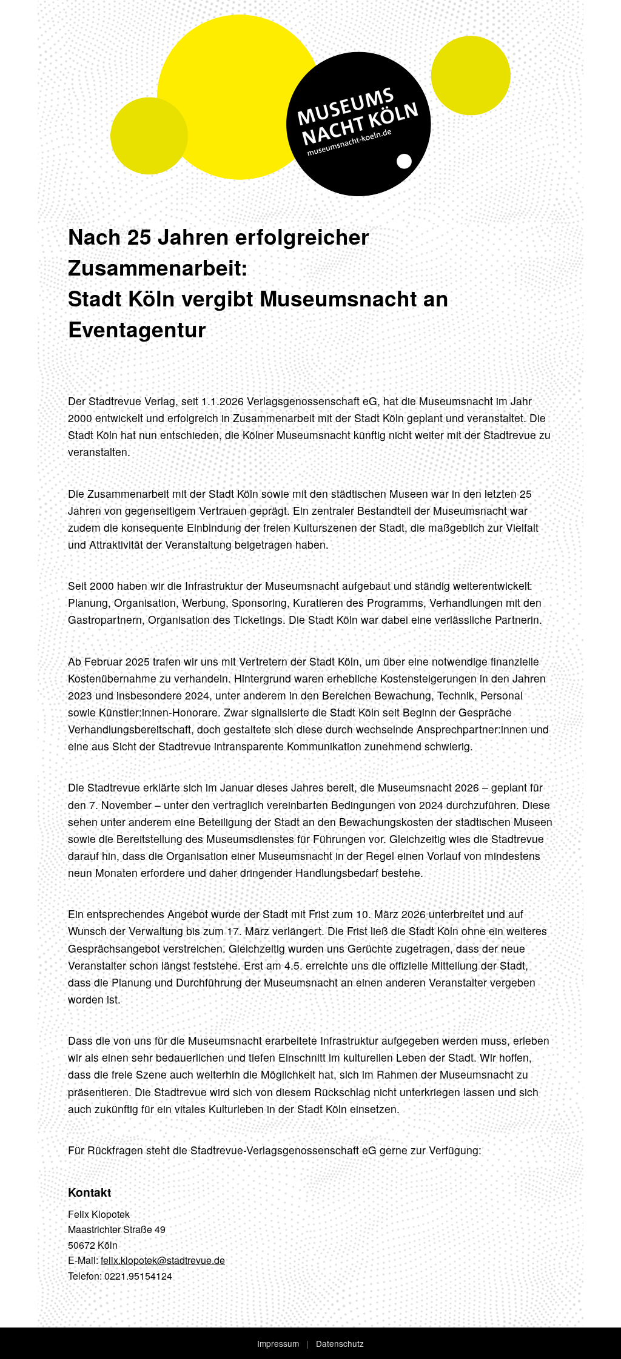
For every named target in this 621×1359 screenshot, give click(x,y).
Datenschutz (340, 1343)
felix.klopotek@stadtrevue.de (163, 1260)
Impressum (278, 1343)
